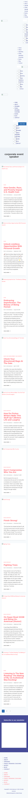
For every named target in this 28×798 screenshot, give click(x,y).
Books (21, 84)
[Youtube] (15, 23)
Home (21, 71)
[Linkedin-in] (13, 23)
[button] (25, 20)
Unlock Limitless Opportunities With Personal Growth (13, 246)
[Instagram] (11, 23)
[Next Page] (10, 711)
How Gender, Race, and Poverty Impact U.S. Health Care (13, 189)
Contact (20, 63)
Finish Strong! (10, 520)
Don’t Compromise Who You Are (13, 471)
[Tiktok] (21, 23)
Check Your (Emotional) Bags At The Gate (13, 361)
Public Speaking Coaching (21, 55)
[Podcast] (17, 23)
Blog (21, 86)
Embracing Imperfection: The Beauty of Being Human (12, 303)
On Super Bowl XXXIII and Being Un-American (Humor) (14, 619)
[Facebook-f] (8, 23)
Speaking (22, 75)
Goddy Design (19, 793)
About (21, 73)
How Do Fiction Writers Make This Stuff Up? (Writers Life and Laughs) (12, 416)
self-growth (19, 356)
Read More (7, 216)
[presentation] (14, 174)
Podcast (9, 410)
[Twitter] (9, 23)
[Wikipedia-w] (19, 23)
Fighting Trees (11, 565)
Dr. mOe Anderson (8, 194)
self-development (11, 356)
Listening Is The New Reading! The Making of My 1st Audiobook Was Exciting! (14, 676)
